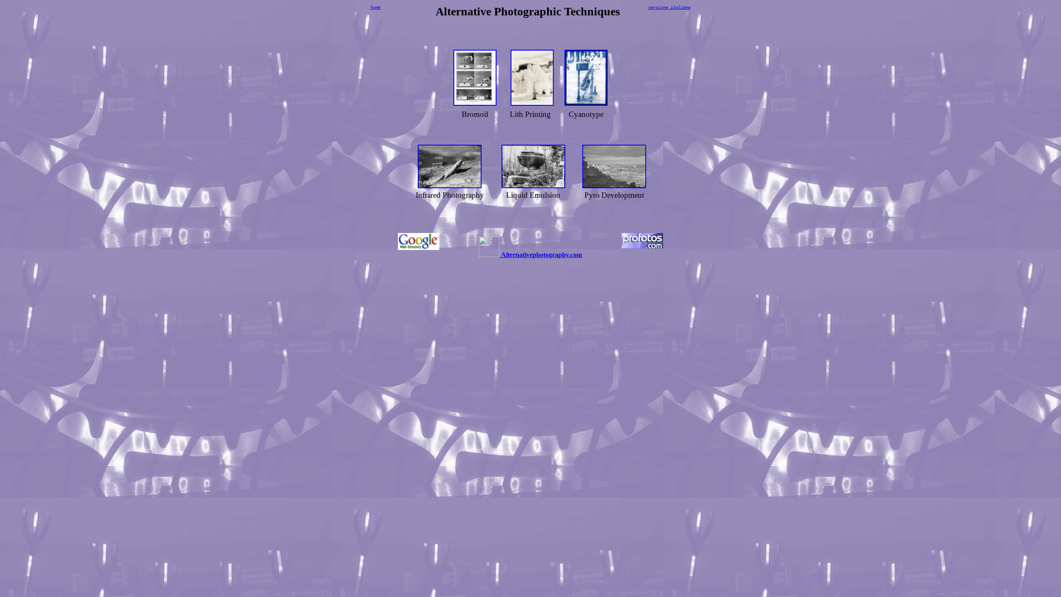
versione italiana (669, 7)
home (375, 7)
